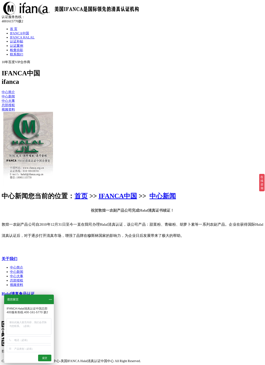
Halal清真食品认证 (18, 294)
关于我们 (9, 259)
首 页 (13, 29)
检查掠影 (16, 50)
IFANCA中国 (19, 33)
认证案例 (16, 45)
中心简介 (8, 92)
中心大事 (8, 100)
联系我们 (16, 54)
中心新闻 (8, 96)
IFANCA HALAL (22, 37)
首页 (81, 196)
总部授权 (8, 105)
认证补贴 (16, 41)
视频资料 (8, 109)
